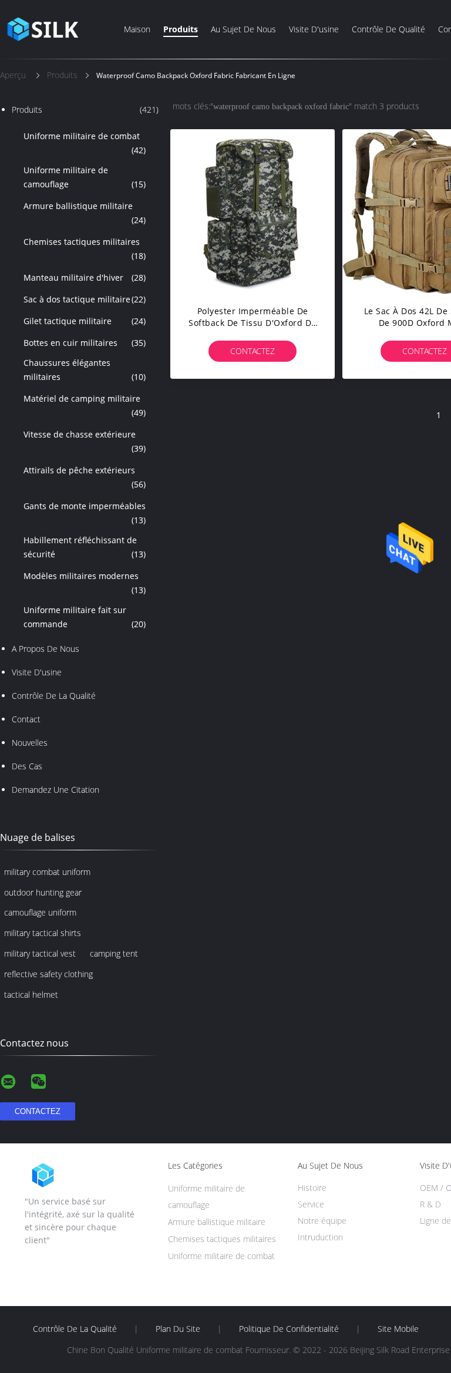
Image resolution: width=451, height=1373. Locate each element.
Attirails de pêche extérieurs (84, 477)
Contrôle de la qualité (54, 695)
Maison (137, 29)
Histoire (312, 1187)
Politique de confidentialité (289, 1329)
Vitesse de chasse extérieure (84, 441)
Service (311, 1204)
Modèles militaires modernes (84, 582)
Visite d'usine (314, 29)
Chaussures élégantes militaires (84, 369)
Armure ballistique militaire (84, 213)
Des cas (27, 766)
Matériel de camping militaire (84, 405)
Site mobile (398, 1329)
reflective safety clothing (48, 974)
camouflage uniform (40, 912)
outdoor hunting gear (43, 892)
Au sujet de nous (243, 29)
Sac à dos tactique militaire (84, 299)
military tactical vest (40, 953)
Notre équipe (322, 1220)
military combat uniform (47, 871)
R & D (430, 1204)
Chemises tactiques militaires (84, 248)
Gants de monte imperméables (84, 513)
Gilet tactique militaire (84, 321)
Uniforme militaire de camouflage (84, 177)
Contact (26, 719)
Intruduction (320, 1237)
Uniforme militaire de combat (84, 143)
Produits (180, 29)
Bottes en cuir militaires (84, 342)
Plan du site (178, 1329)
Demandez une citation (55, 789)
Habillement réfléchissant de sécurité (84, 547)
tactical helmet (31, 994)
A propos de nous (45, 648)
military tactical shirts (42, 932)
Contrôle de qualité (388, 29)
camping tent (114, 953)
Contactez (252, 350)
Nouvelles (30, 742)
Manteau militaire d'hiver (84, 277)
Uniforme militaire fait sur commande (84, 617)
